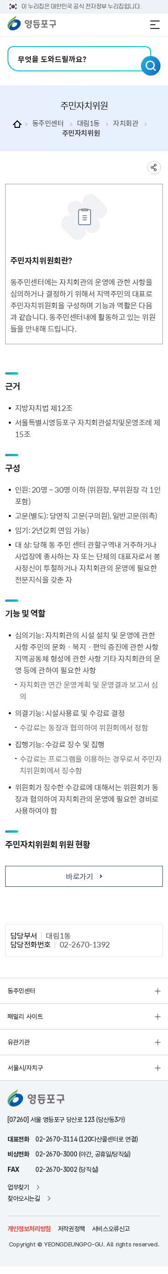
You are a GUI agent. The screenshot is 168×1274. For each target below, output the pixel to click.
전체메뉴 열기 (155, 24)
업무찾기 (18, 1187)
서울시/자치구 (25, 1068)
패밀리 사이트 (25, 1016)
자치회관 (125, 123)
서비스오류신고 (111, 1228)
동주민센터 (48, 123)
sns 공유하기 (154, 167)
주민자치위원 (81, 133)
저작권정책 (71, 1228)
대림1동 (88, 123)
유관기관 (18, 1042)
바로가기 (79, 876)
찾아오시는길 (23, 1198)
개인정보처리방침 (29, 1228)
